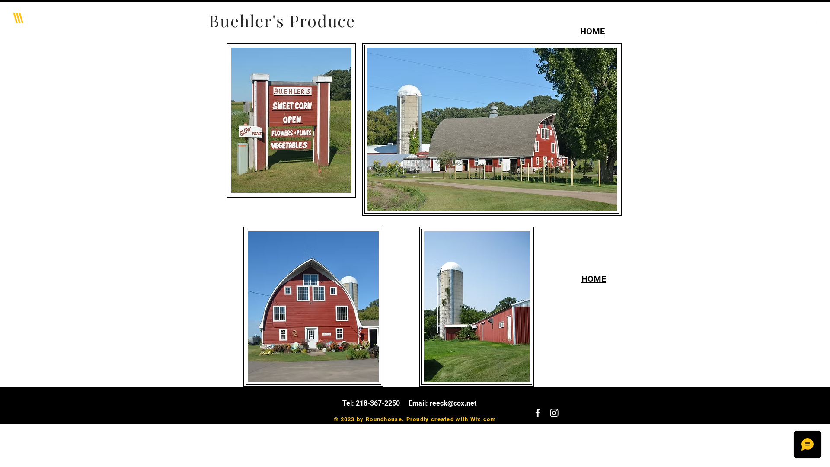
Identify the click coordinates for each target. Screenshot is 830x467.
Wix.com (483, 419)
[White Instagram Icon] (812, 18)
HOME (592, 31)
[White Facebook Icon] (799, 18)
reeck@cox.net (453, 403)
